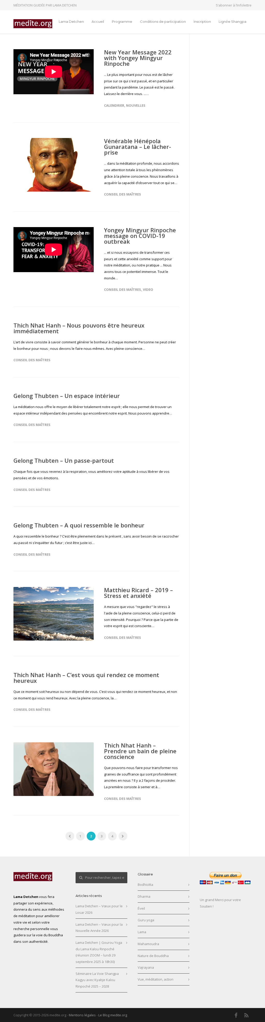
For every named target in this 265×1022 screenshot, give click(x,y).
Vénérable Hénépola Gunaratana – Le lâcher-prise (137, 146)
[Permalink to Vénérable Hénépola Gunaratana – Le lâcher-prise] (53, 165)
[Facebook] (236, 1015)
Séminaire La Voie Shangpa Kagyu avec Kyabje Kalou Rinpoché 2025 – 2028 (97, 980)
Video (148, 289)
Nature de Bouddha (153, 955)
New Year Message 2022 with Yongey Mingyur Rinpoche (138, 57)
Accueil (98, 21)
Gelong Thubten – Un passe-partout (63, 460)
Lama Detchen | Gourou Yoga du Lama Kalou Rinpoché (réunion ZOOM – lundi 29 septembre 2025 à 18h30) (99, 952)
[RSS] (246, 1015)
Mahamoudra (148, 943)
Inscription (202, 21)
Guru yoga (146, 920)
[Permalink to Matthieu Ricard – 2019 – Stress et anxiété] (53, 614)
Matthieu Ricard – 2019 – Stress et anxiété (138, 592)
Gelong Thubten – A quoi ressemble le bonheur (78, 525)
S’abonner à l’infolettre (234, 5)
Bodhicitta (145, 884)
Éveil (141, 908)
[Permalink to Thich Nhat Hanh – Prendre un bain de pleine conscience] (53, 769)
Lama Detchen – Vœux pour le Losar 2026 (99, 909)
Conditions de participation (163, 21)
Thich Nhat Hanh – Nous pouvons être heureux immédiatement (78, 328)
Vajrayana (146, 967)
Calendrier (114, 105)
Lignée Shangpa (232, 21)
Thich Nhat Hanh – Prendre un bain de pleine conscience (140, 750)
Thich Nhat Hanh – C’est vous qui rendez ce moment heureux (86, 677)
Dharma (144, 896)
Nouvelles (135, 105)
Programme (122, 21)
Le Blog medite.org (112, 1015)
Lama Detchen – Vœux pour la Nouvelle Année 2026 (99, 927)
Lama (142, 932)
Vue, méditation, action (155, 979)
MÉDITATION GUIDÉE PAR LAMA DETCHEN (45, 5)
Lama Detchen (71, 21)
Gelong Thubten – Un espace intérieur (66, 396)
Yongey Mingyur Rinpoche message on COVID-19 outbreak (140, 235)
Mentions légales (82, 1015)
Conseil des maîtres (122, 194)
